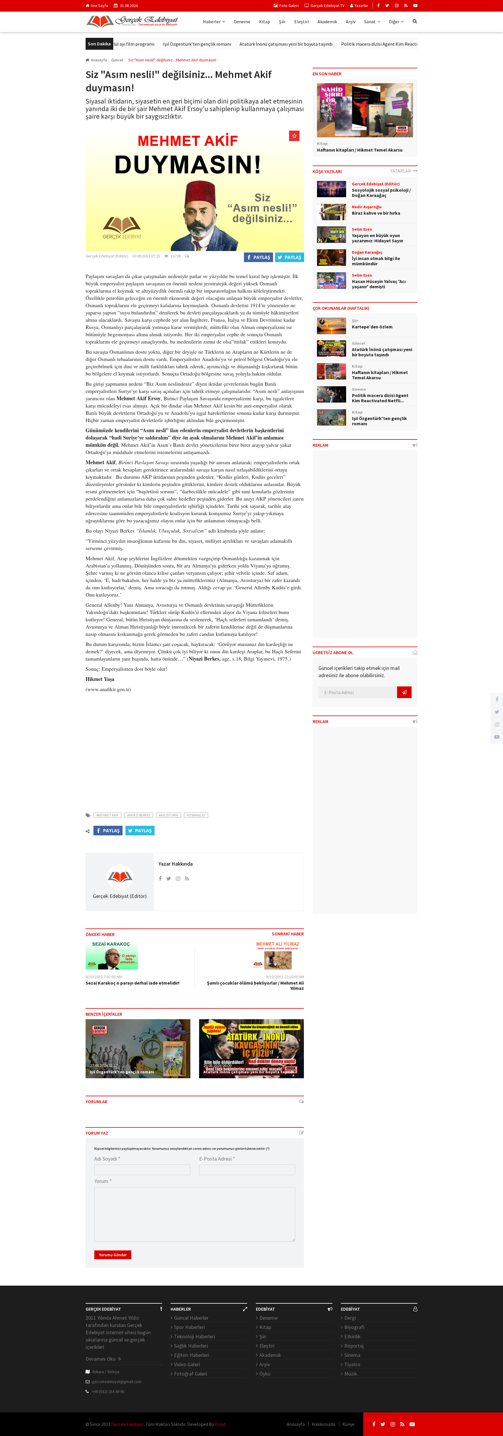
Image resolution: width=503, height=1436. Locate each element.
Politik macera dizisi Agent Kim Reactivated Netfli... (380, 397)
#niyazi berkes (138, 815)
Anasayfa (99, 60)
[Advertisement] (195, 754)
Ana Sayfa (99, 5)
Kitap (264, 21)
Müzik (350, 1373)
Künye (348, 1424)
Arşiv (350, 21)
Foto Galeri (289, 5)
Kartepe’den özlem (372, 327)
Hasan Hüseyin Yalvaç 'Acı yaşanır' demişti (378, 283)
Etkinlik (352, 1336)
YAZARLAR (401, 171)
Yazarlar (361, 5)
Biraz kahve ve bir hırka (376, 213)
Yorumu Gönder (113, 1254)
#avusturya (168, 815)
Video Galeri (187, 1364)
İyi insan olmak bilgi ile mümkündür (376, 260)
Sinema (352, 1355)
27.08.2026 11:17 (104, 1065)
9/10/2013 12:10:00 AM (285, 976)
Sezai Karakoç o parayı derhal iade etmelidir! (133, 983)
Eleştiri (301, 21)
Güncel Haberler (191, 1317)
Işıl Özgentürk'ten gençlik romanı (168, 44)
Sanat (370, 21)
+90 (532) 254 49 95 (108, 1391)
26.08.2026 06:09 (217, 1065)
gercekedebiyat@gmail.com (116, 1381)
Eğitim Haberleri (191, 1355)
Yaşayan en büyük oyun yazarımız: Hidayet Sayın (377, 237)
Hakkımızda (323, 1424)
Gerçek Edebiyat (127, 1424)
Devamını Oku (101, 1358)
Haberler (212, 21)
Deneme (242, 21)
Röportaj (354, 1345)
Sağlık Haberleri (191, 1345)
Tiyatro (352, 1364)
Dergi (350, 1317)
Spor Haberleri (189, 1327)
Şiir (282, 21)
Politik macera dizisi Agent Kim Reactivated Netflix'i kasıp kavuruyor (381, 44)
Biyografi (354, 1327)
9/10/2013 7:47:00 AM (104, 976)
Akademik (327, 21)
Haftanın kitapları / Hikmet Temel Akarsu (360, 150)
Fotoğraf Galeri (190, 1373)
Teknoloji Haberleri (194, 1336)
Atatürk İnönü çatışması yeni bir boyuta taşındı (257, 44)
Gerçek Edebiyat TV (327, 5)
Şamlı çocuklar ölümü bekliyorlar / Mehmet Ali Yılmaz (255, 985)
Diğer (394, 21)
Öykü (264, 1373)
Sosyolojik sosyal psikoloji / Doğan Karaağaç (381, 192)
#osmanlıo (196, 815)
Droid (220, 1424)
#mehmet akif (107, 815)
